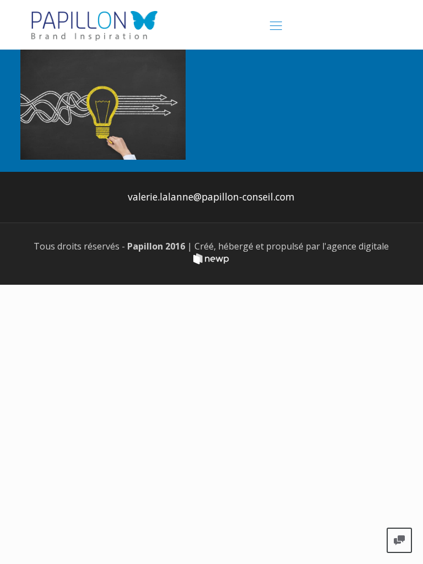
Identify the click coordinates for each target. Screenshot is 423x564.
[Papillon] (94, 25)
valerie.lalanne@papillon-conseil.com (211, 196)
